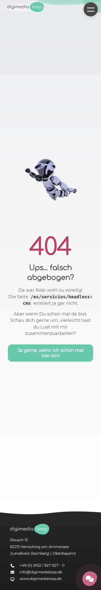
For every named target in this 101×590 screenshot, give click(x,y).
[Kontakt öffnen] (89, 578)
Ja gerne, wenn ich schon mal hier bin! (51, 353)
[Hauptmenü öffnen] (90, 9)
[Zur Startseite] (25, 7)
